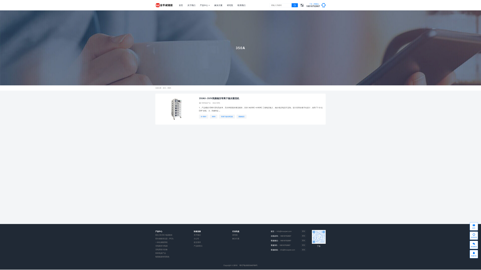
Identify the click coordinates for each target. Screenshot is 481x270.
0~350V (203, 117)
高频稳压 (241, 117)
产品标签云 (198, 246)
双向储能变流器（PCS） (165, 239)
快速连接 (197, 231)
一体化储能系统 (161, 242)
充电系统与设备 (161, 249)
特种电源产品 (206, 103)
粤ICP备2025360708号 (248, 265)
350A (213, 117)
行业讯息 (235, 231)
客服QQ (473, 254)
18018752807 (313, 5)
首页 (181, 5)
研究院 (230, 5)
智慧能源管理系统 (162, 257)
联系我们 (241, 5)
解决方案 (218, 5)
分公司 (196, 239)
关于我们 (191, 5)
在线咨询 (474, 235)
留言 (473, 226)
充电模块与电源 (161, 246)
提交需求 (197, 242)
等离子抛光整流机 (227, 117)
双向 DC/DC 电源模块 (163, 235)
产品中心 (205, 5)
